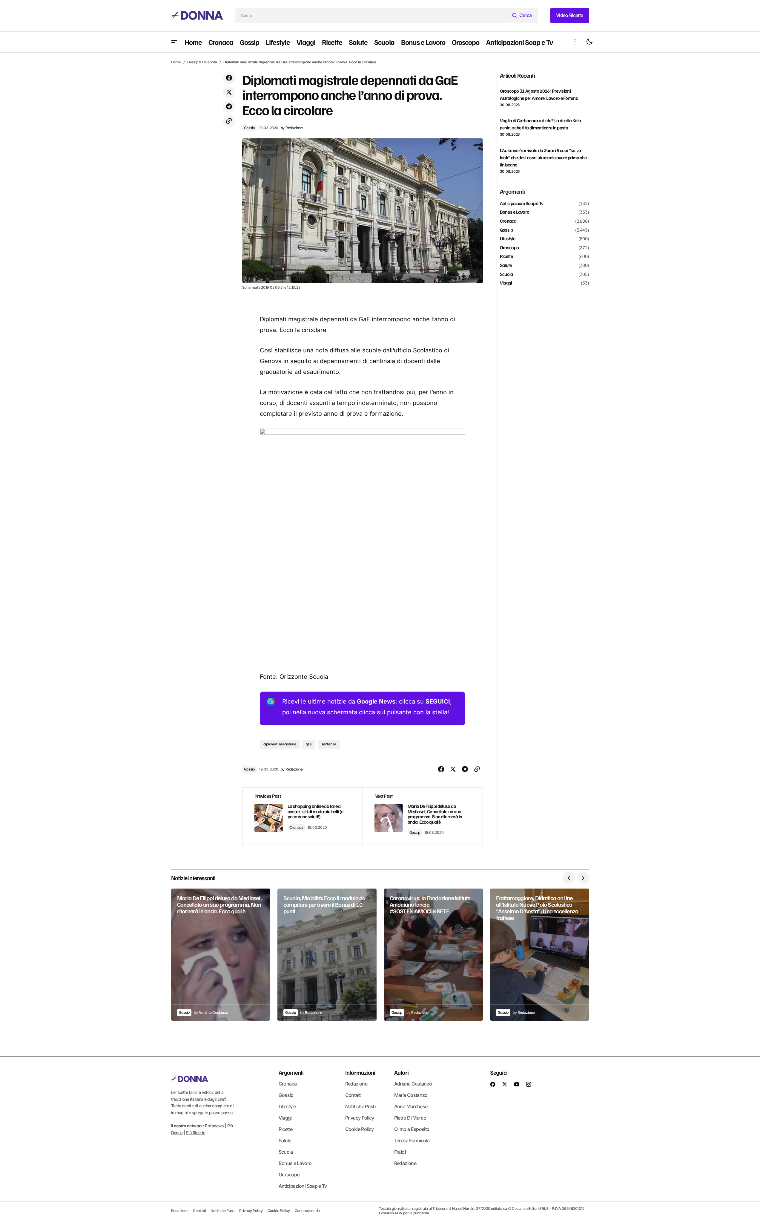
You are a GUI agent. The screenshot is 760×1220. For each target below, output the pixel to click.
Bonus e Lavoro (514, 212)
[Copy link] (229, 121)
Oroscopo (509, 247)
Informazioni (360, 1072)
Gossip (249, 128)
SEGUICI (438, 701)
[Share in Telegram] (229, 107)
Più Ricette (195, 1132)
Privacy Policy (359, 1118)
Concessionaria (307, 1210)
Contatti (353, 1095)
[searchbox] (372, 15)
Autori (401, 1072)
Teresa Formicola (412, 1140)
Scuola (506, 274)
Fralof (400, 1152)
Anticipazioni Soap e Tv (521, 203)
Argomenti (291, 1072)
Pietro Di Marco (410, 1118)
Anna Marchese (411, 1106)
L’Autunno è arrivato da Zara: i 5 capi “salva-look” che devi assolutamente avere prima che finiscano (543, 157)
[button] (174, 41)
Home (176, 62)
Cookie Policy (359, 1129)
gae (309, 744)
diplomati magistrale (279, 744)
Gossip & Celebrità (202, 62)
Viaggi (506, 283)
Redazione (356, 1084)
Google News (376, 701)
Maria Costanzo (411, 1095)
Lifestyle (507, 238)
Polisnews (214, 1125)
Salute (506, 265)
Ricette (506, 256)
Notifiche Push (360, 1106)
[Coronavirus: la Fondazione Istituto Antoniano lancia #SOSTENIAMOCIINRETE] (433, 955)
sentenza (328, 744)
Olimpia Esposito (411, 1129)
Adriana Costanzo (413, 1084)
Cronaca (296, 827)
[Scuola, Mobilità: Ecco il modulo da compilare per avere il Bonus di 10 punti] (327, 955)
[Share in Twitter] (229, 92)
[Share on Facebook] (229, 78)
